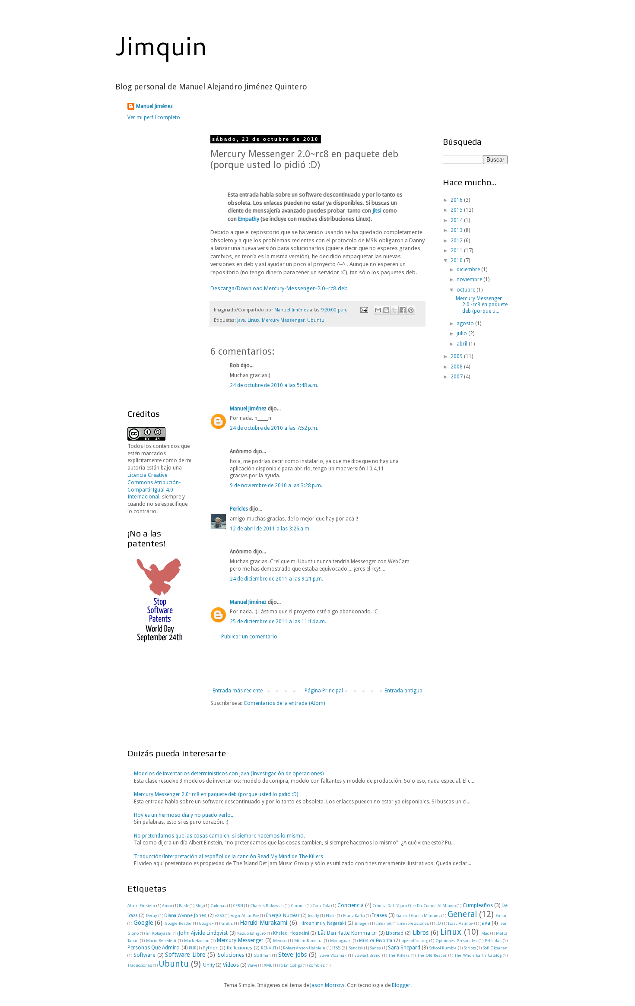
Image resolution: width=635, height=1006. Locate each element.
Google (143, 922)
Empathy (248, 219)
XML (268, 965)
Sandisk (356, 948)
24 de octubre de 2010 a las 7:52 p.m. (274, 428)
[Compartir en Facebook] (402, 310)
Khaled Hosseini (291, 933)
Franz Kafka (354, 915)
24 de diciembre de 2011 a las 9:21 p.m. (276, 579)
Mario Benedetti (161, 940)
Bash (183, 905)
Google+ (206, 923)
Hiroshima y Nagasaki (322, 923)
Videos (231, 965)
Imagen (362, 923)
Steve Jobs (292, 954)
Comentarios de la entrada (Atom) (284, 703)
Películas (493, 940)
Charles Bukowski (267, 905)
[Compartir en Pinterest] (410, 310)
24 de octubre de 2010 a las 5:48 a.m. (274, 385)
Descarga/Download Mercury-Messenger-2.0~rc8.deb (279, 288)
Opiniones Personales (456, 940)
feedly (313, 915)
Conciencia (350, 905)
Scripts (470, 948)
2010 (457, 260)
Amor (167, 905)
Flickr (331, 915)
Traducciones (139, 965)
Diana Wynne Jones (185, 915)
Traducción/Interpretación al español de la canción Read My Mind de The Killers (228, 857)
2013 (457, 230)
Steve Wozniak (332, 955)
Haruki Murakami (263, 922)
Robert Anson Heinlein (304, 948)
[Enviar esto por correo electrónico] (378, 310)
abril (463, 344)
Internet (383, 923)
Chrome (298, 905)
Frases (379, 915)
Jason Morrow (327, 985)
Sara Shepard (404, 948)
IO (438, 923)
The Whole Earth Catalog (477, 955)
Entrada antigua (403, 691)
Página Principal (324, 691)
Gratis (227, 923)
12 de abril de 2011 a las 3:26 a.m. (270, 529)
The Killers (398, 955)
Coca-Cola (321, 905)
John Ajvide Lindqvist (203, 933)
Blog (199, 905)
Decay (151, 915)
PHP (192, 948)
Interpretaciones (413, 923)
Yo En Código (290, 965)
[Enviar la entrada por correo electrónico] (363, 310)
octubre (466, 290)
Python (211, 948)
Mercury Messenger (283, 320)
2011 (457, 251)
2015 (457, 210)
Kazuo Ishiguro (251, 933)
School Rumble (443, 948)
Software (144, 955)
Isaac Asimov (460, 923)
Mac (485, 933)
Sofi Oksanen (495, 948)
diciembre (469, 270)
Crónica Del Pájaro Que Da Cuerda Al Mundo (414, 905)
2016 (457, 200)
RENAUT (268, 948)
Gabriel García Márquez (418, 915)
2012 (457, 241)
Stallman (262, 955)
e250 (219, 915)
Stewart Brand (367, 955)
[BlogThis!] (386, 310)
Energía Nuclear (282, 915)
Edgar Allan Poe (244, 915)
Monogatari (341, 940)
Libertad (394, 933)
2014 (457, 220)
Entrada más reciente (238, 691)
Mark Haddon (197, 940)
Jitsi (376, 210)
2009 (457, 356)
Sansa (375, 948)
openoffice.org (415, 940)
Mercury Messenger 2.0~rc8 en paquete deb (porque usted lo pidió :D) (216, 794)
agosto (466, 324)
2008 (457, 367)
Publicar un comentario (249, 637)
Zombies (316, 965)
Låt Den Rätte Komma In (347, 933)
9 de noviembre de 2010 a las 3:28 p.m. (276, 485)
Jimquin (160, 45)
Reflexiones (239, 948)
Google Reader (178, 923)
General (462, 914)
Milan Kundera (308, 940)
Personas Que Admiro (153, 948)
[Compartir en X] (394, 310)
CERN (238, 905)
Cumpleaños (478, 905)
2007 (457, 377)
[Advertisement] (317, 664)
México (279, 940)
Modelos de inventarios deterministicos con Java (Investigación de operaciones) (229, 774)
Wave (252, 965)
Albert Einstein (141, 905)
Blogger (401, 985)
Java (241, 320)
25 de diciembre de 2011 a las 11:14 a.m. (278, 622)
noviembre (470, 279)
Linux (253, 320)
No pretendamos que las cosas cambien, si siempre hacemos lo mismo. (219, 836)
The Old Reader (432, 955)
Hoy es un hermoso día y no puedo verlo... (184, 815)
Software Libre (185, 954)
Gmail (502, 915)
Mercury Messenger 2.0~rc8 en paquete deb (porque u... (482, 304)
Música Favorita (375, 940)
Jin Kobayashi (158, 933)
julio (462, 333)
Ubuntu (315, 320)
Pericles (239, 509)
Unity (209, 965)
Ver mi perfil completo (153, 117)
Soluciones (231, 955)
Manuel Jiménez (154, 106)
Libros (421, 932)
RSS (336, 948)
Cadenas (218, 905)
